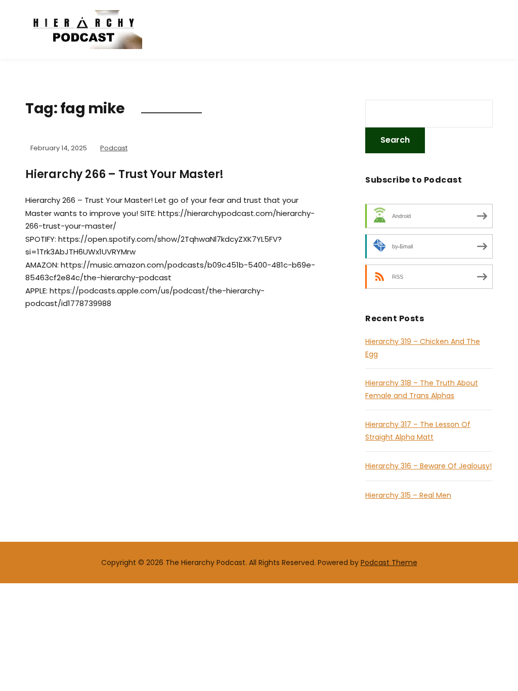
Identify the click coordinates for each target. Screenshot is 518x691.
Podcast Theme (389, 562)
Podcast (113, 148)
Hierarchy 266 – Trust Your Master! (124, 174)
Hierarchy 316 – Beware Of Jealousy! (428, 466)
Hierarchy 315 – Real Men (408, 495)
